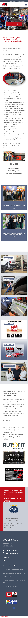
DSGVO (4, 560)
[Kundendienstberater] (14, 480)
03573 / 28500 (9, 499)
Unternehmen (14, 24)
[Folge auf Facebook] (14, 608)
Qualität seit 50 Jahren (14, 17)
